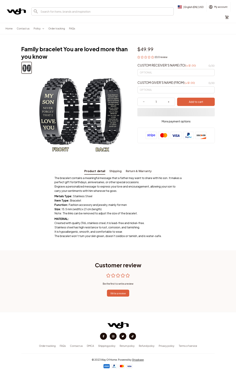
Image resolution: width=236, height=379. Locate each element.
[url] (138, 360)
